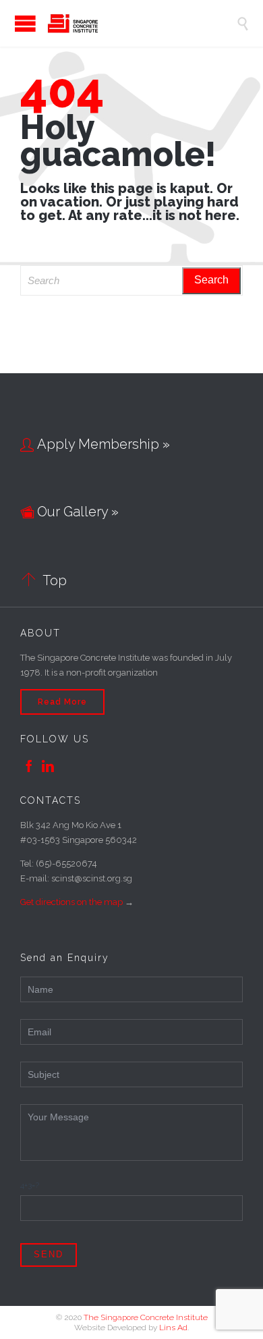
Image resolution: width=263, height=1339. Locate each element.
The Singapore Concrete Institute (146, 1317)
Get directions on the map (71, 902)
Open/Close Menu (13, 23)
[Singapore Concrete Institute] (141, 23)
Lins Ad (173, 1327)
